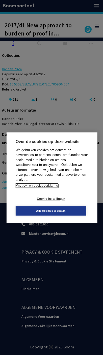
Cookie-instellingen (51, 199)
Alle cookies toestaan (51, 210)
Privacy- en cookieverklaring (37, 185)
